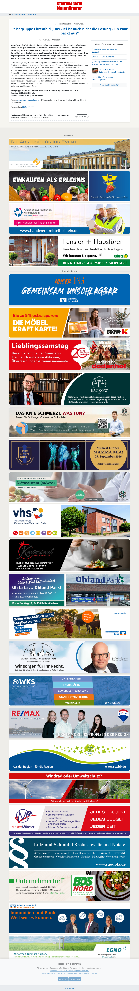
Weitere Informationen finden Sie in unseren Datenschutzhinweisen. (69, 973)
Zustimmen (75, 979)
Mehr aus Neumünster (109, 85)
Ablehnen (63, 979)
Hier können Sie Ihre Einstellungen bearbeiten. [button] (69, 970)
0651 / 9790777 (28, 107)
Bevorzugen (83, 116)
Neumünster (32, 14)
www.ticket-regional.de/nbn (28, 100)
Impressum (69, 988)
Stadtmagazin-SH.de (18, 14)
